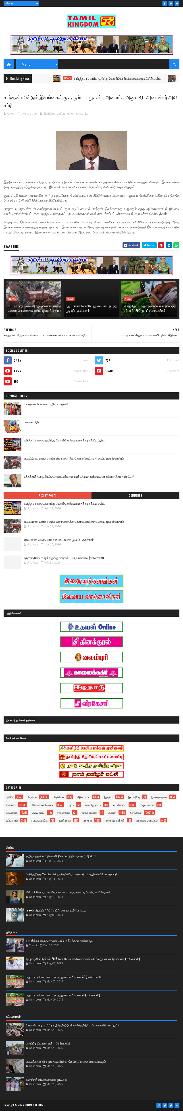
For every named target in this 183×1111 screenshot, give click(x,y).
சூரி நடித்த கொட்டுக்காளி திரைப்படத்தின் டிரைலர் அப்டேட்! (61, 856)
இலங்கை (49, 114)
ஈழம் (71, 805)
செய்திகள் (136, 812)
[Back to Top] (177, 1105)
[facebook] (164, 3)
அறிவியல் (59, 797)
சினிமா (112, 812)
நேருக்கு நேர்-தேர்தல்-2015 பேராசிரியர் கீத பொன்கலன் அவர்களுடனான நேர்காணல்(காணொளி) (83, 958)
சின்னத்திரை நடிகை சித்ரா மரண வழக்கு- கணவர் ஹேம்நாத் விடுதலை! (68, 892)
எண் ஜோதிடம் (93, 805)
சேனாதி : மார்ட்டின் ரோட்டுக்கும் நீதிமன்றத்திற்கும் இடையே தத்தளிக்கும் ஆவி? (72, 1025)
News (51, 78)
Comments (135, 495)
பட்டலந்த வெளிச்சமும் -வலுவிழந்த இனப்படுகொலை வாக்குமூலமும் (66, 1061)
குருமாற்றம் (38, 812)
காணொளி (12, 812)
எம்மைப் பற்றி (31, 422)
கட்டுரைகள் (119, 805)
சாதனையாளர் (89, 812)
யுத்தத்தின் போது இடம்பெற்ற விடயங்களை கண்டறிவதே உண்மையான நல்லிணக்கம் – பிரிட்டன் (79, 476)
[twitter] (170, 3)
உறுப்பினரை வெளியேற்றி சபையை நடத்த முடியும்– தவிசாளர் (91, 308)
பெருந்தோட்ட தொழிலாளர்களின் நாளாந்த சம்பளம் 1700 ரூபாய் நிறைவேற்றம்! (150, 308)
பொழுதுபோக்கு (39, 820)
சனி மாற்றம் (63, 812)
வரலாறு (87, 820)
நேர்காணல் (12, 820)
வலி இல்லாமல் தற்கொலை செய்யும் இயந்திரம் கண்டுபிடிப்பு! (60, 940)
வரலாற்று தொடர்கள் (147, 820)
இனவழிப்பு (134, 797)
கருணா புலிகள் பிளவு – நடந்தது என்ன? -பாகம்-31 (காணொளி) (63, 994)
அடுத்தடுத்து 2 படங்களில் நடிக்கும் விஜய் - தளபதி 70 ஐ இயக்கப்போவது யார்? (72, 874)
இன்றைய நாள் (159, 797)
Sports (9, 797)
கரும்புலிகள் (147, 805)
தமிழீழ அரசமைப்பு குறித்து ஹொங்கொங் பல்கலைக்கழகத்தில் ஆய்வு (102, 78)
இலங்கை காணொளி (43, 805)
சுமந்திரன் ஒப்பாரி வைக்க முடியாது (46, 1079)
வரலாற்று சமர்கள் (115, 820)
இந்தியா (108, 797)
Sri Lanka (82, 114)
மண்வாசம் (65, 820)
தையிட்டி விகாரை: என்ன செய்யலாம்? (48, 1043)
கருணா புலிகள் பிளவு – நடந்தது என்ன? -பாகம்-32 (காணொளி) (63, 976)
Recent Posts (47, 495)
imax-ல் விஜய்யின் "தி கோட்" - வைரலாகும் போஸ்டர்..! (56, 910)
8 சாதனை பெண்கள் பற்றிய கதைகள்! (46, 404)
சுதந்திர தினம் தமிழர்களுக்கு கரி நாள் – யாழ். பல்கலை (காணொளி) (64, 557)
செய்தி (61, 114)
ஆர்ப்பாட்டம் (83, 797)
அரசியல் (32, 797)
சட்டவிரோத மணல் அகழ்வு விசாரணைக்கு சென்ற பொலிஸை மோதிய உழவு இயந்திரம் (34, 308)
